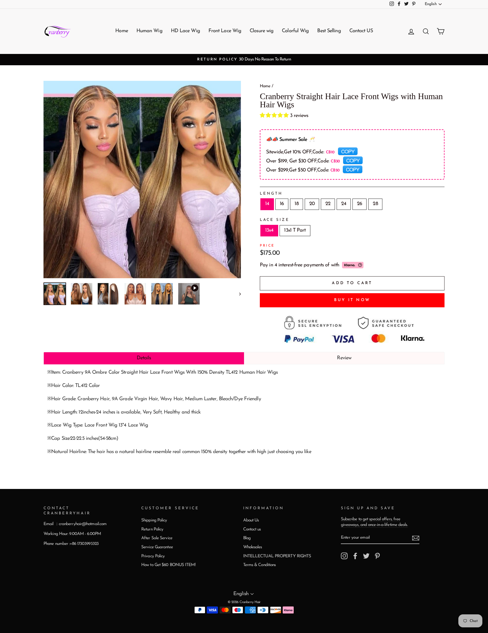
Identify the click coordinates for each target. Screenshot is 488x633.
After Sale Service (156, 538)
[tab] (143, 358)
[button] (275, 115)
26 (359, 203)
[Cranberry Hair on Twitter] (366, 555)
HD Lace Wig (185, 31)
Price (267, 245)
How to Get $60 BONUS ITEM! (168, 565)
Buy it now (352, 300)
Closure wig (261, 31)
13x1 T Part (295, 230)
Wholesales (252, 547)
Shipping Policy (154, 520)
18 (296, 203)
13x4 (269, 230)
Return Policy (152, 529)
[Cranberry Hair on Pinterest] (377, 555)
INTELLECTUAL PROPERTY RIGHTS (277, 556)
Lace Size (274, 220)
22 (327, 203)
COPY (347, 151)
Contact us (252, 529)
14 (267, 203)
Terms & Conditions (259, 565)
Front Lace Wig (224, 31)
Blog (246, 538)
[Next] (237, 293)
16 (282, 203)
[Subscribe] (415, 538)
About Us (251, 520)
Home (121, 31)
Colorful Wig (295, 31)
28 (375, 203)
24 (343, 203)
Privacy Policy (153, 556)
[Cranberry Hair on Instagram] (344, 555)
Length (271, 193)
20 (312, 203)
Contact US (361, 31)
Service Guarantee (157, 547)
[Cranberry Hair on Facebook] (355, 555)
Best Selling (329, 31)
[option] (244, 59)
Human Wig (149, 31)
